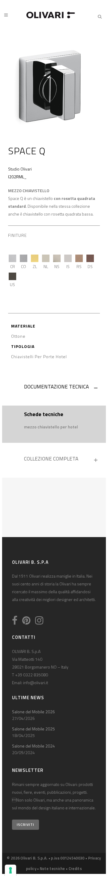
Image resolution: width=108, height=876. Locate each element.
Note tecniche (52, 868)
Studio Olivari (20, 169)
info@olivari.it (35, 682)
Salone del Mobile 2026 (33, 711)
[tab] (54, 388)
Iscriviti (25, 824)
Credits (75, 868)
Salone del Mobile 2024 (33, 746)
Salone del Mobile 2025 (33, 729)
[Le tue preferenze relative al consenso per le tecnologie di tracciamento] (10, 870)
